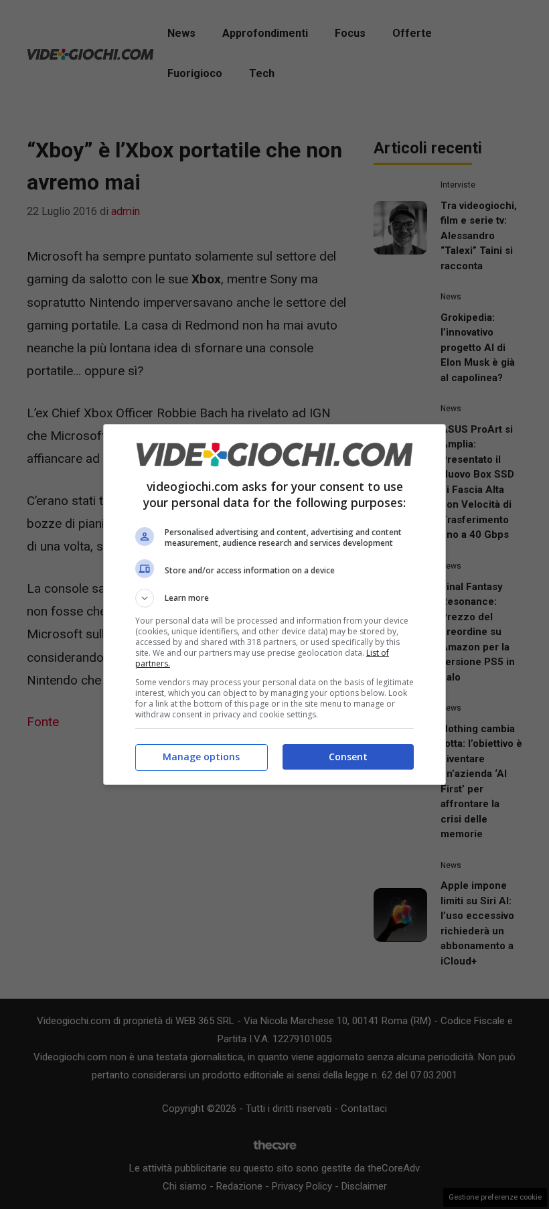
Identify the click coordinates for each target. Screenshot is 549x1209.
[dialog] (274, 604)
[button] (274, 598)
